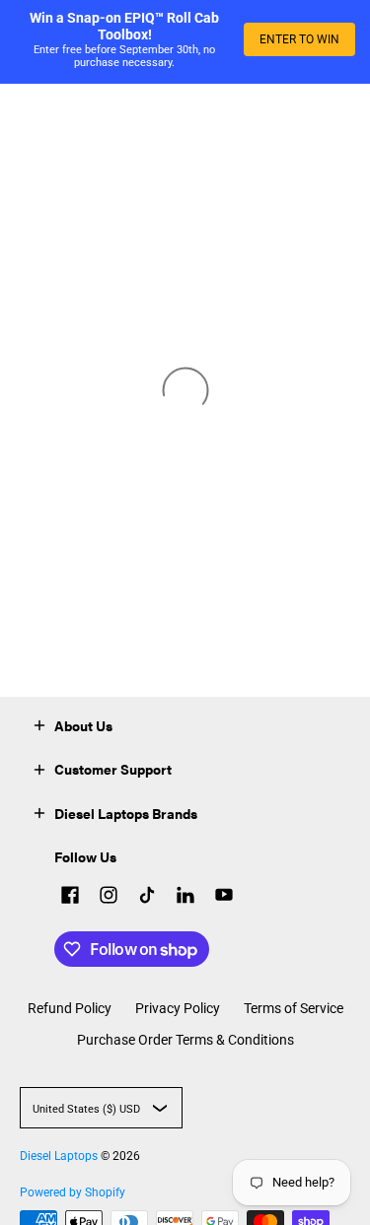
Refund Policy (69, 1008)
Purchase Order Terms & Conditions (185, 1040)
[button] (39, 723)
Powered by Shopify (72, 1192)
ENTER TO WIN (299, 39)
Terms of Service (293, 1008)
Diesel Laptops (59, 1156)
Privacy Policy (177, 1008)
